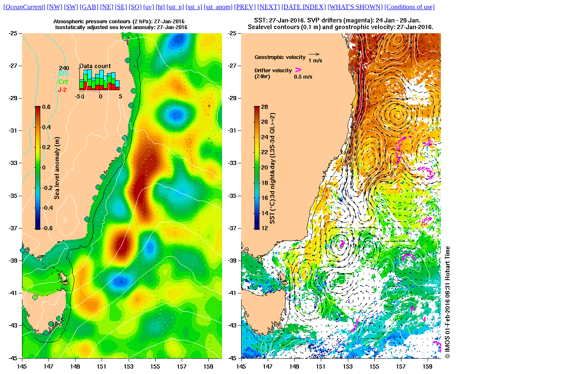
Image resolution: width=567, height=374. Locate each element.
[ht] (160, 6)
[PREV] (245, 6)
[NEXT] (268, 6)
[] (24, 6)
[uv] (148, 6)
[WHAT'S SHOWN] (355, 6)
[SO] (135, 6)
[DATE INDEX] (303, 6)
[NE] (106, 6)
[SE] (121, 6)
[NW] (54, 6)
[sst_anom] (218, 6)
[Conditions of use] (409, 6)
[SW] (71, 6)
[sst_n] (175, 6)
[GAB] (89, 6)
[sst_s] (194, 6)
